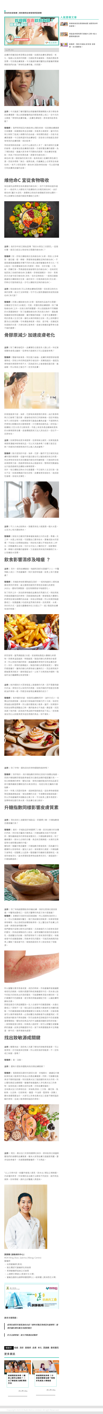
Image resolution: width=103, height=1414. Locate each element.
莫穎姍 (46, 1348)
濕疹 (22, 1348)
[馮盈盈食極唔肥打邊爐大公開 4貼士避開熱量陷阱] (64, 34)
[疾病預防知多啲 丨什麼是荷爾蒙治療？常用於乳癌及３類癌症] (45, 1366)
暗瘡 (16, 1348)
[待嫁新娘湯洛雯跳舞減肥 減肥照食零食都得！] (64, 23)
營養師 (28, 1348)
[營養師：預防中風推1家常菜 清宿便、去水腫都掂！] (64, 44)
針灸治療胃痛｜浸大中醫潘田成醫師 (22, 1335)
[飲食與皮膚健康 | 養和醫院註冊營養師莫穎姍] (31, 30)
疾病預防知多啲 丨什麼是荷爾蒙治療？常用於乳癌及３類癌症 (45, 1378)
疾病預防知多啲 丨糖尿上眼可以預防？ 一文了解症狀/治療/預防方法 (17, 1379)
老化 (40, 1348)
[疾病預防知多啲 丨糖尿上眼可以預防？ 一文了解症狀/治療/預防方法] (17, 1366)
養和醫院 (55, 1348)
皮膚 (34, 1348)
